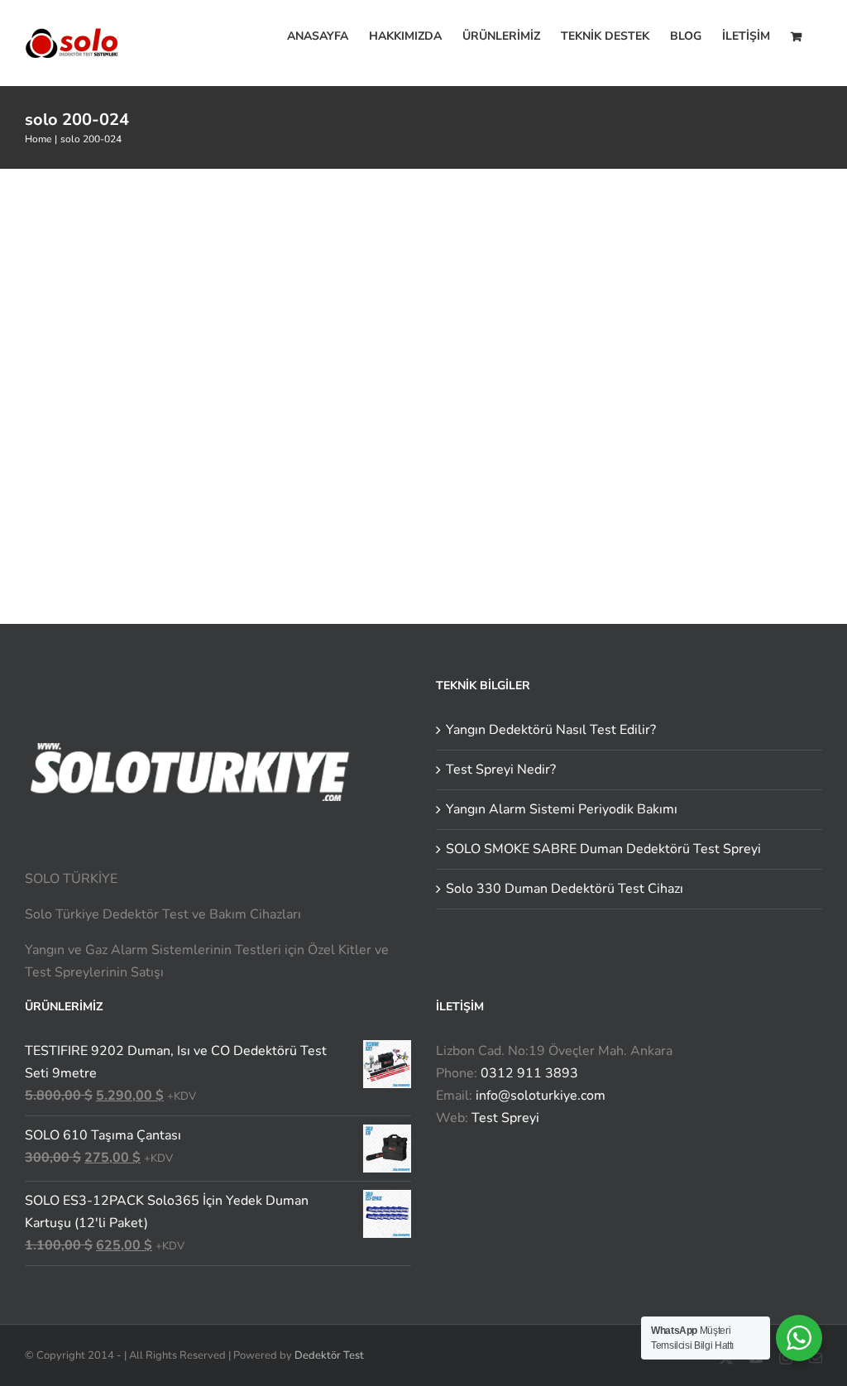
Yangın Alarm (763, 265)
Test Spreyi (505, 1118)
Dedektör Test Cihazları (655, 265)
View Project (649, 381)
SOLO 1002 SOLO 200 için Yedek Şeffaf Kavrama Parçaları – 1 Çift (619, 232)
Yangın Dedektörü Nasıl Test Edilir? (551, 730)
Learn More (520, 381)
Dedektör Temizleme (528, 265)
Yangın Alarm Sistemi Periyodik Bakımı (561, 809)
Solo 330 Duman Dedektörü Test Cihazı (564, 889)
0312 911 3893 (529, 1073)
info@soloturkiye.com (540, 1095)
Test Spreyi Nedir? (501, 769)
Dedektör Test (329, 1355)
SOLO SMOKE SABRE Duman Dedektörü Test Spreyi (603, 849)
